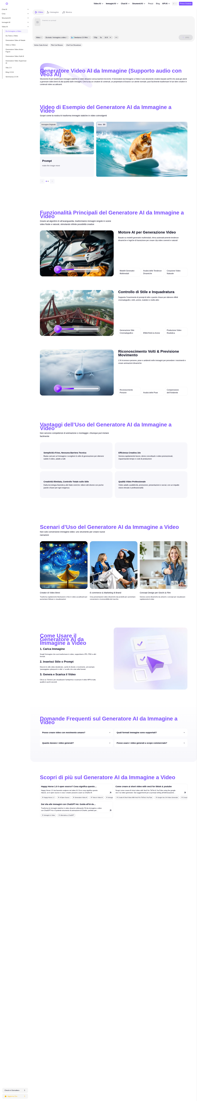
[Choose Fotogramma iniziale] (37, 22)
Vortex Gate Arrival (41, 45)
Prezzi (150, 4)
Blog (158, 4)
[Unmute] (104, 124)
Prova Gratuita (186, 4)
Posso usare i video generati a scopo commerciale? (142, 706)
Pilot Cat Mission (57, 45)
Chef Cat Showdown (73, 45)
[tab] (39, 12)
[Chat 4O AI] (7, 3)
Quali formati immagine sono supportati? (137, 695)
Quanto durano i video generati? (58, 706)
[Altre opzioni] (116, 37)
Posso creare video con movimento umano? (63, 695)
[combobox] (175, 3)
